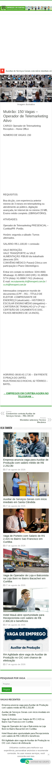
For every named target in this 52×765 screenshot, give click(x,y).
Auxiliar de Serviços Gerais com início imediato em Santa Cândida (25, 501)
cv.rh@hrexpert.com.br (14, 284)
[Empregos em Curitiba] (26, 8)
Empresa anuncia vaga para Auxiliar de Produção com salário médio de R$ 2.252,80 (25, 462)
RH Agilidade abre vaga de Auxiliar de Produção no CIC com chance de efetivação (25, 657)
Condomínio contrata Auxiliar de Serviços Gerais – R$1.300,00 (20, 414)
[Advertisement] (26, 43)
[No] (48, 754)
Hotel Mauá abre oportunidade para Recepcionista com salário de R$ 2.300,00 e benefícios (23, 618)
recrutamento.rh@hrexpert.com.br (28, 281)
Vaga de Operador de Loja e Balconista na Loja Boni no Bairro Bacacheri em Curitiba (26, 578)
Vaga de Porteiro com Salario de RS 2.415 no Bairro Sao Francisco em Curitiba (24, 538)
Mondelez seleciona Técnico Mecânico (33, 420)
